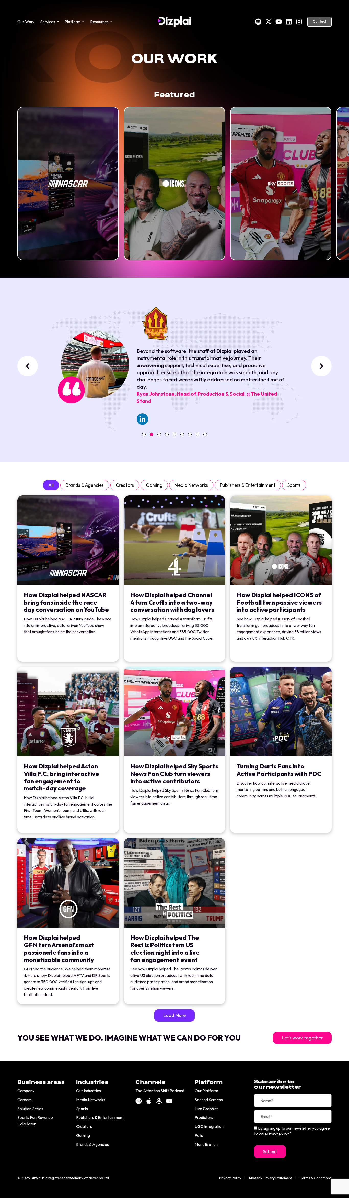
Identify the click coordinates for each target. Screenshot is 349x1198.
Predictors (204, 1117)
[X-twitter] (268, 21)
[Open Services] (58, 22)
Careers (24, 1099)
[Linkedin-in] (142, 419)
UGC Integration (209, 1126)
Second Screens (209, 1099)
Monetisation (206, 1144)
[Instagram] (299, 21)
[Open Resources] (111, 22)
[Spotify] (258, 21)
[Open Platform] (83, 22)
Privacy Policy (230, 1178)
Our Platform (206, 1090)
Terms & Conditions (316, 1178)
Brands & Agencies (85, 485)
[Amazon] (159, 1101)
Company (25, 1090)
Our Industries (88, 1090)
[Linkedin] (289, 21)
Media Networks (191, 485)
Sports (294, 485)
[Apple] (149, 1101)
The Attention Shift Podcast (159, 1090)
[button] (27, 366)
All (51, 485)
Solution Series (30, 1108)
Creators (125, 485)
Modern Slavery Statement (270, 1178)
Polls (199, 1135)
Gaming (154, 485)
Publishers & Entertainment (247, 485)
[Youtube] (278, 21)
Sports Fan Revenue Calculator (35, 1120)
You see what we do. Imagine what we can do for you (129, 1038)
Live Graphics (206, 1108)
